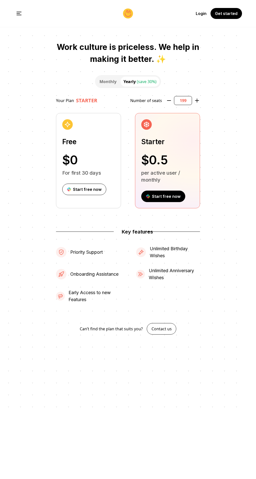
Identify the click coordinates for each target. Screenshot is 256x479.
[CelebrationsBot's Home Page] (128, 13)
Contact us (162, 329)
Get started (226, 13)
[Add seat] (197, 101)
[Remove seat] (169, 101)
